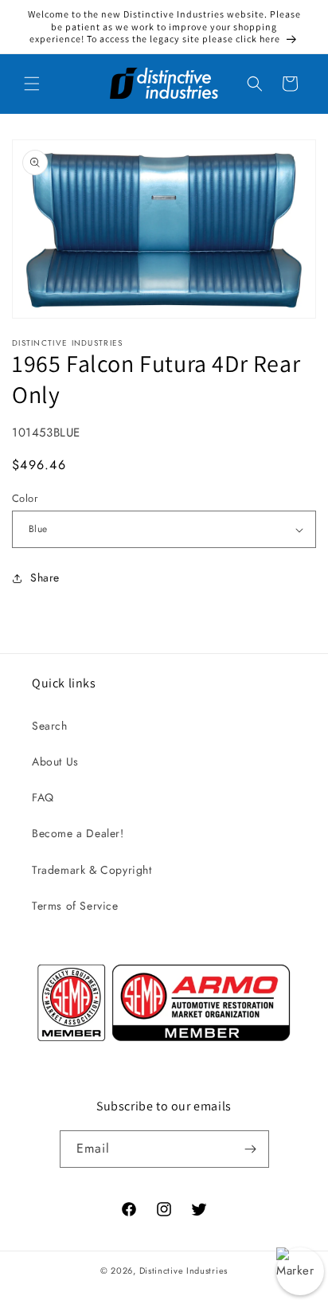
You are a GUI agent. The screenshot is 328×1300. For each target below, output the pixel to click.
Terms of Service (75, 906)
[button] (31, 83)
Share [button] (45, 577)
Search (50, 726)
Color (24, 498)
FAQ (43, 797)
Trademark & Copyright (92, 870)
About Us (55, 761)
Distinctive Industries (183, 1270)
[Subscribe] (250, 1149)
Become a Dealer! (78, 833)
